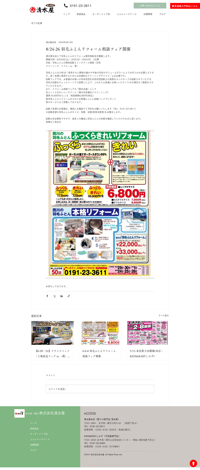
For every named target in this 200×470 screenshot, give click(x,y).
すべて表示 (164, 316)
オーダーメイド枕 (39, 434)
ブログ (33, 450)
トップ (33, 423)
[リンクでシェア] (68, 296)
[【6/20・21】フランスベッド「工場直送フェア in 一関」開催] (52, 333)
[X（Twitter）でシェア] (54, 296)
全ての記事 (36, 23)
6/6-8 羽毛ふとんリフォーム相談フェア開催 (99, 354)
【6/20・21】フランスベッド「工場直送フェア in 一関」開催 (52, 354)
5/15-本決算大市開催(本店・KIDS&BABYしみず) (147, 354)
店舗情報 (34, 445)
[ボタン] (193, 463)
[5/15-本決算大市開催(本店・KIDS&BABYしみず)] (147, 333)
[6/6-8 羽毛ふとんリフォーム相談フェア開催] (100, 333)
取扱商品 (34, 428)
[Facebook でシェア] (47, 296)
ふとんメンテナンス (40, 439)
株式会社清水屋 (45, 413)
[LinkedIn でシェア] (61, 296)
